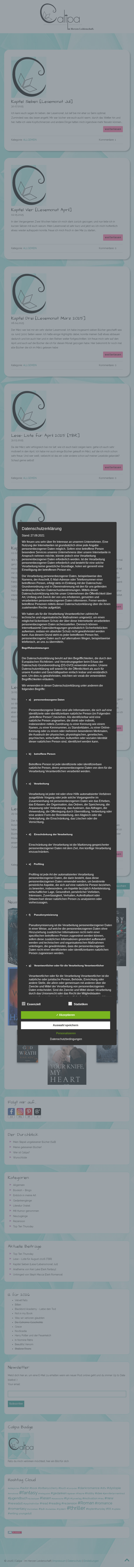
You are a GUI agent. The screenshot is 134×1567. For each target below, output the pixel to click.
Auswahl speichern (65, 1025)
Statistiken (81, 1004)
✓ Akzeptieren (65, 1014)
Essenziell (33, 1004)
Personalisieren (66, 1033)
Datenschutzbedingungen (66, 1039)
